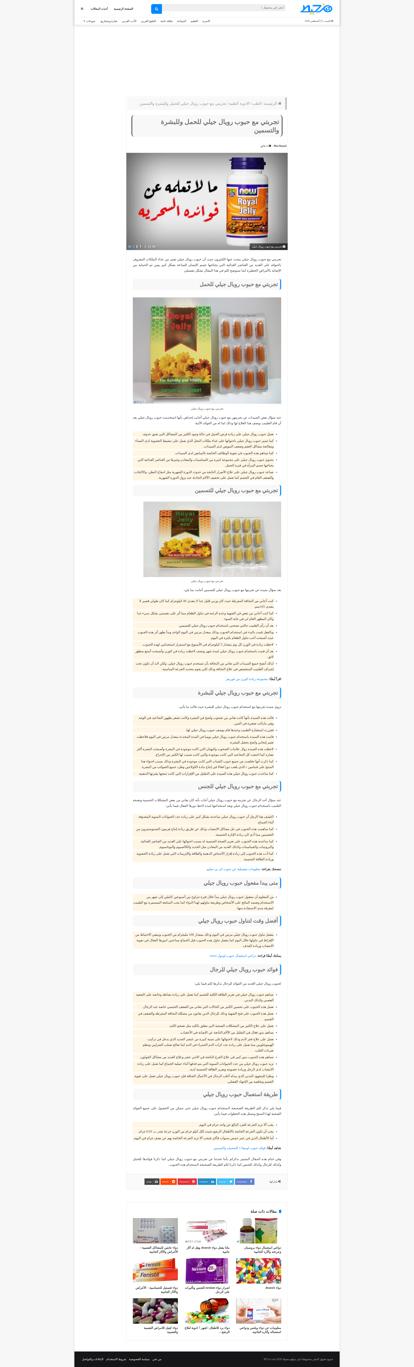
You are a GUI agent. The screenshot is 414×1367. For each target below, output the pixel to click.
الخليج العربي (148, 21)
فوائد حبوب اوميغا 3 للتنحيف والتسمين (239, 1148)
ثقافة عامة (166, 21)
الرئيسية (271, 103)
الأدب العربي (129, 21)
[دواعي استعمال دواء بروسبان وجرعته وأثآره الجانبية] (258, 1230)
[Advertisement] (207, 59)
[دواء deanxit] (258, 1271)
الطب (256, 103)
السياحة (181, 21)
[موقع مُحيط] (315, 9)
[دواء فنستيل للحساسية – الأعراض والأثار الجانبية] (155, 1271)
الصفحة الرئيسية (123, 8)
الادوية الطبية (239, 103)
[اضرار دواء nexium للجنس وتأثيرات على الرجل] (206, 1271)
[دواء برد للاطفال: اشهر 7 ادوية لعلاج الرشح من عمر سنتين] (206, 1311)
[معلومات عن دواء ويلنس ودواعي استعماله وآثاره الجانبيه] (258, 1311)
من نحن (157, 1359)
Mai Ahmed (280, 145)
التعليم (194, 21)
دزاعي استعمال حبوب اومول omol (233, 955)
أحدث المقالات (99, 8)
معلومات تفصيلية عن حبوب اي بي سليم (233, 869)
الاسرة (206, 21)
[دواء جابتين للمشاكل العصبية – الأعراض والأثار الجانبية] (155, 1230)
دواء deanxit (273, 1287)
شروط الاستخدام (116, 1359)
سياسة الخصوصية (139, 1359)
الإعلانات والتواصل (93, 1359)
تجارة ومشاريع (109, 21)
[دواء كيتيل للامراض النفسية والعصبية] (155, 1311)
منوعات (90, 21)
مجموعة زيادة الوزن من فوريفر (247, 679)
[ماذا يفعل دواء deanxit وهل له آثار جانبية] (206, 1230)
